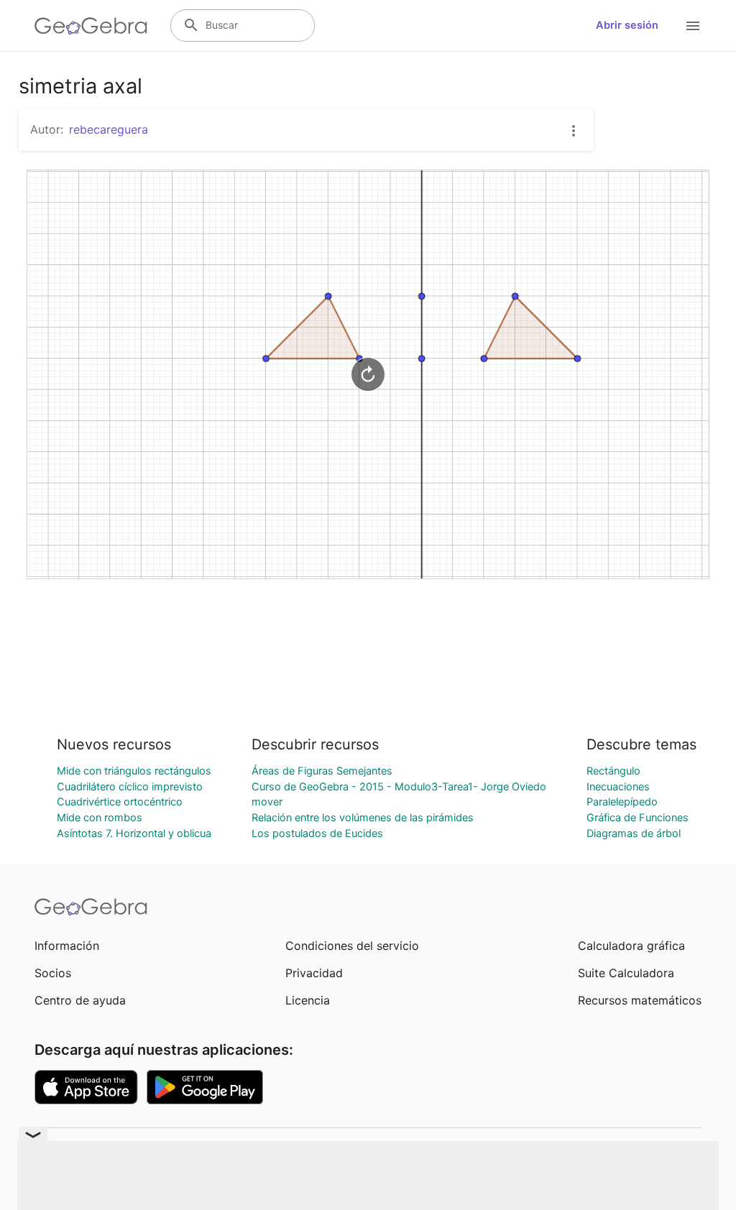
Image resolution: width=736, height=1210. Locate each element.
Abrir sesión (627, 25)
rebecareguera (108, 129)
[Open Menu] (693, 25)
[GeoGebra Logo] (90, 25)
